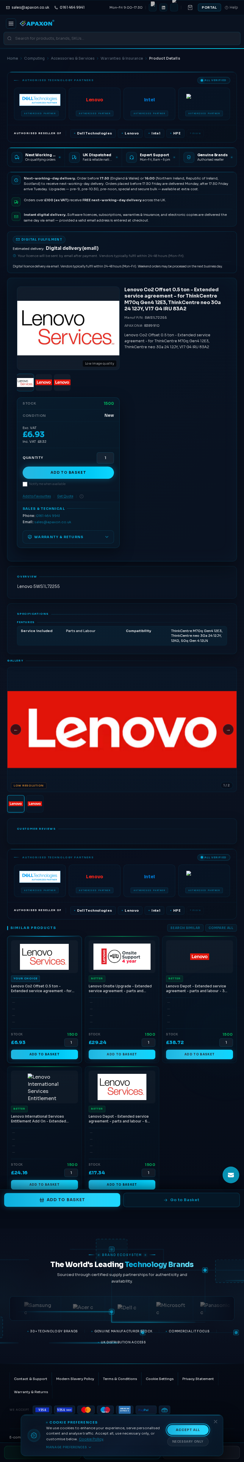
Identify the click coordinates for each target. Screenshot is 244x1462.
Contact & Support (30, 1379)
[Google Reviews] (174, 7)
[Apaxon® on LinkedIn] (163, 7)
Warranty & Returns (31, 1392)
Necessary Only (188, 1442)
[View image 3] (62, 382)
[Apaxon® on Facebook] (153, 7)
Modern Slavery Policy (75, 1379)
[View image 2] (43, 382)
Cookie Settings (159, 1379)
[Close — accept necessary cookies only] (215, 1421)
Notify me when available (47, 484)
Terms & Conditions (120, 1379)
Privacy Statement (198, 1379)
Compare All (221, 928)
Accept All (188, 1430)
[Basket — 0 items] (190, 7)
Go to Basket (184, 1199)
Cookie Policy (91, 1439)
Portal (209, 7)
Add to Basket (68, 472)
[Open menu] (11, 23)
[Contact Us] (231, 1175)
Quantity (33, 458)
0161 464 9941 (48, 516)
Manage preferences (66, 1447)
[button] (122, 729)
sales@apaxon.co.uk (52, 522)
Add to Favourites (37, 496)
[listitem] (40, 104)
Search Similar (185, 928)
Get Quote (65, 496)
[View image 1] (25, 382)
